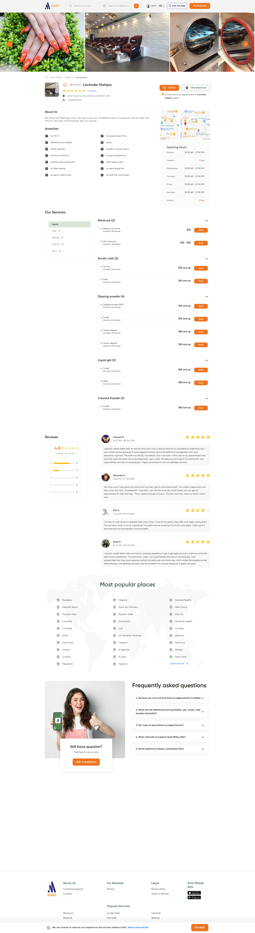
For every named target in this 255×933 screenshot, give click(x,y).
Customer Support (73, 889)
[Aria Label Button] (136, 6)
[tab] (57, 224)
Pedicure (67, 918)
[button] (154, 222)
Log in (153, 6)
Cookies (67, 894)
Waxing (155, 918)
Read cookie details (138, 927)
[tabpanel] (152, 319)
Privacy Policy (158, 889)
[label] (46, 78)
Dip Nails (111, 918)
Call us (172, 88)
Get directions (198, 88)
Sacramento (81, 77)
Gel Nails (156, 913)
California (68, 77)
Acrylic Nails (113, 913)
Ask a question (86, 762)
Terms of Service (160, 894)
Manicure (68, 913)
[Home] (52, 6)
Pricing (110, 889)
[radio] (68, 90)
